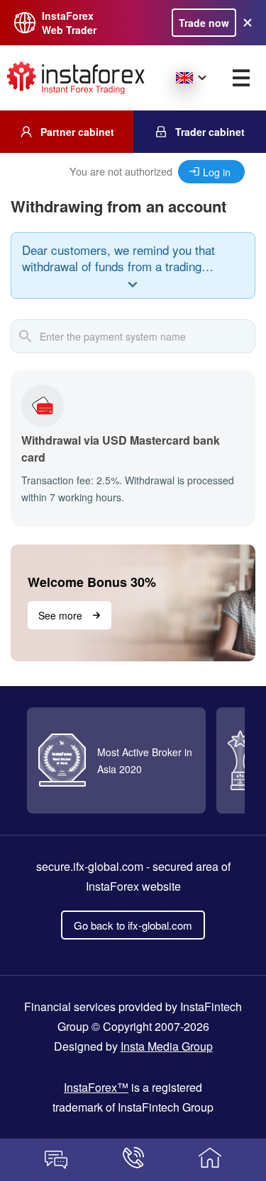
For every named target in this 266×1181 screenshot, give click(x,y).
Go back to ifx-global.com (133, 925)
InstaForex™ (96, 1087)
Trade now (204, 23)
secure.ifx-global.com (89, 866)
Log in (217, 171)
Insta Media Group (167, 1046)
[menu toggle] (241, 78)
